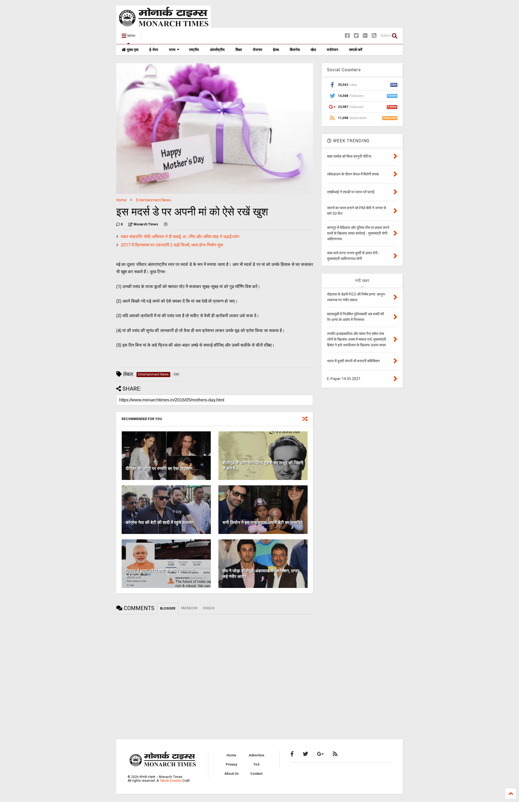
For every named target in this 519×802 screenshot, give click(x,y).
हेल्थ (276, 50)
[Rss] (374, 35)
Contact (256, 774)
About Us (231, 774)
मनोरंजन (332, 50)
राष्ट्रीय (194, 50)
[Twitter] (356, 35)
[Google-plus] (365, 35)
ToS (256, 764)
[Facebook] (347, 35)
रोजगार (257, 50)
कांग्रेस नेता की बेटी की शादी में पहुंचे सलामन (160, 522)
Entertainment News (153, 200)
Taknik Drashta (170, 781)
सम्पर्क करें (355, 50)
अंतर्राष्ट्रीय (217, 50)
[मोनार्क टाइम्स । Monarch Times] (173, 37)
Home (121, 200)
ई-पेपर (153, 50)
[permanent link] (166, 224)
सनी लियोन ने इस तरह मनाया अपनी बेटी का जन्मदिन (262, 522)
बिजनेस (295, 50)
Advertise (256, 755)
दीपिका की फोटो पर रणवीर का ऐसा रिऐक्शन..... (162, 468)
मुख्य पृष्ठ (132, 50)
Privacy (231, 764)
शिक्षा (238, 50)
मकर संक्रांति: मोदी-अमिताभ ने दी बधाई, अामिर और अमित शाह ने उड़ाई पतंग (180, 236)
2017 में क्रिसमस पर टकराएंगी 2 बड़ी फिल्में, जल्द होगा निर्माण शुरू (172, 245)
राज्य (172, 50)
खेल (313, 50)
